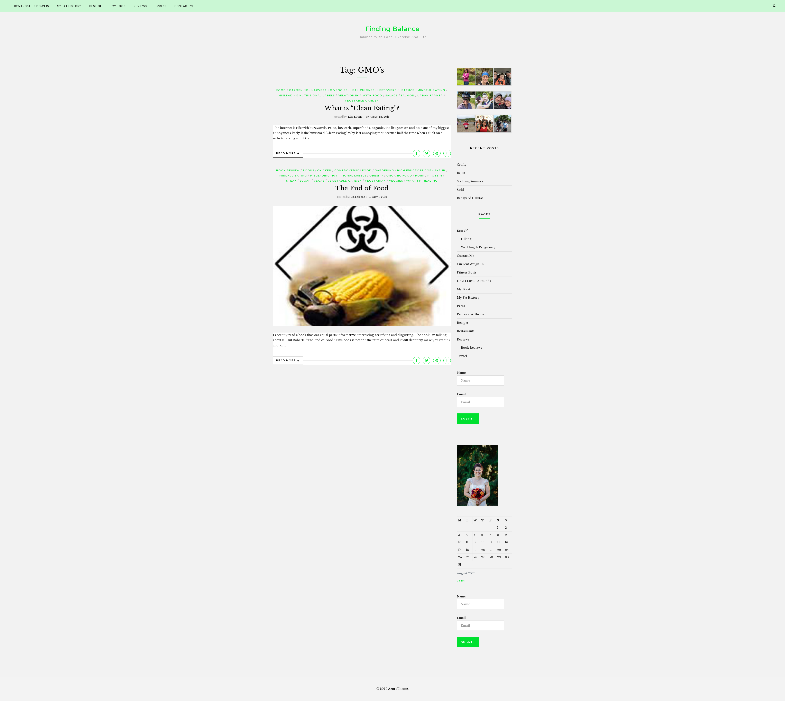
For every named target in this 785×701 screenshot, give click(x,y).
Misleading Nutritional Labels (307, 95)
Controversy (346, 170)
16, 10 (461, 173)
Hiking (466, 239)
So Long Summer (470, 181)
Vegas (319, 180)
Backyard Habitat (470, 198)
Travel (462, 356)
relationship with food (360, 95)
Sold (460, 190)
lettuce (407, 90)
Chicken (324, 170)
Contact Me (184, 6)
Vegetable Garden (362, 100)
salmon (407, 95)
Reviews (140, 6)
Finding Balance (392, 29)
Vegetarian (375, 180)
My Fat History (69, 6)
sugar (305, 180)
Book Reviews (471, 347)
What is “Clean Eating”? (361, 108)
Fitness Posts (466, 272)
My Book (119, 6)
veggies (396, 180)
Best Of (95, 6)
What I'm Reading (422, 180)
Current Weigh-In (470, 264)
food (281, 90)
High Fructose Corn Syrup (421, 170)
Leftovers (387, 90)
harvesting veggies (330, 90)
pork (419, 175)
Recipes (463, 323)
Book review (288, 170)
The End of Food (362, 188)
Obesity (376, 175)
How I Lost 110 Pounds (31, 6)
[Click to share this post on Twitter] (426, 153)
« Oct (460, 581)
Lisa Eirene (355, 116)
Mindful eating (431, 90)
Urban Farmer (430, 95)
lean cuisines (363, 90)
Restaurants (465, 331)
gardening (298, 90)
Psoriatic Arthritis (470, 314)
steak (291, 180)
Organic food (399, 175)
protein (434, 175)
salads (391, 95)
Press (161, 6)
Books (308, 170)
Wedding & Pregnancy (478, 247)
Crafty (462, 164)
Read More (286, 153)
